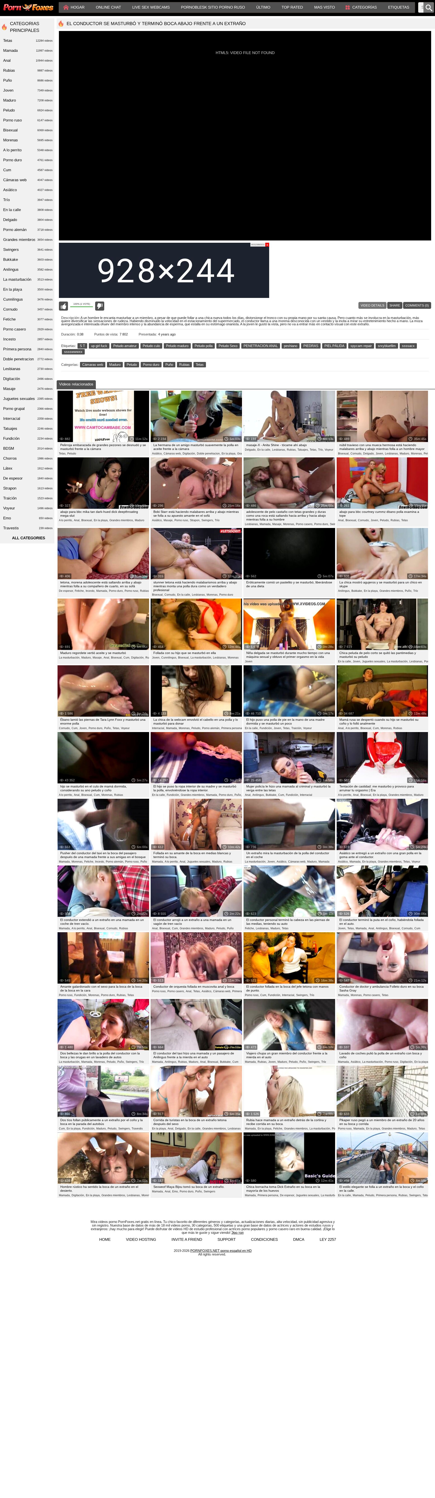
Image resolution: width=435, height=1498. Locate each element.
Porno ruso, (181, 520)
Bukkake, (357, 590)
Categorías (364, 7)
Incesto (28, 339)
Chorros (28, 458)
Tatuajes (28, 428)
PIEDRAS (310, 346)
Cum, (126, 657)
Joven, (380, 453)
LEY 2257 (328, 1239)
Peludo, (384, 520)
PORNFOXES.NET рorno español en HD (221, 1251)
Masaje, (168, 520)
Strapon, (195, 520)
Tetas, (62, 453)
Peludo (132, 364)
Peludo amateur (125, 346)
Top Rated (292, 7)
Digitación (28, 379)
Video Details (372, 305)
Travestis (137, 1128)
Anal (28, 60)
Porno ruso (28, 120)
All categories (28, 538)
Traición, (296, 728)
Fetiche (28, 319)
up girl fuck (99, 346)
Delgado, (250, 449)
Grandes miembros (28, 240)
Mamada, (265, 524)
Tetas (200, 364)
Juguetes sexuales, (374, 661)
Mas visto (324, 7)
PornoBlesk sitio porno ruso (213, 7)
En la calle (28, 210)
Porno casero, (304, 524)
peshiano (290, 346)
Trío (217, 520)
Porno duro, (321, 524)
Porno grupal (28, 409)
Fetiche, (80, 590)
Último (263, 7)
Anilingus (28, 269)
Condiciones (264, 1239)
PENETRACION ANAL (261, 346)
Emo (28, 518)
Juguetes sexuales (28, 399)
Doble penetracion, (208, 453)
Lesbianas (234, 1128)
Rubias (184, 364)
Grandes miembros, (121, 520)
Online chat (108, 7)
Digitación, (189, 453)
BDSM (28, 448)
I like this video (63, 306)
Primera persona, (268, 1195)
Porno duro (151, 364)
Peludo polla (204, 346)
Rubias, (291, 449)
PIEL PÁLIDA (334, 346)
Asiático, (157, 453)
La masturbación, (69, 657)
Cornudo (28, 309)
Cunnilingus (28, 299)
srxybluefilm (387, 346)
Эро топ (237, 1232)
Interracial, (158, 728)
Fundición (28, 438)
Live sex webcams (151, 7)
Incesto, (90, 590)
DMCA (298, 1239)
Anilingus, (344, 590)
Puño (169, 364)
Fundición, (266, 728)
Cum (417, 928)
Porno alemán (28, 230)
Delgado (28, 220)
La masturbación (28, 279)
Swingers (209, 1191)
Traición (28, 498)
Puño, (408, 590)
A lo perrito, (66, 520)
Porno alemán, (211, 728)
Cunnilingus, (169, 657)
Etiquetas (398, 7)
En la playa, (229, 453)
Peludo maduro (177, 346)
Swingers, (207, 520)
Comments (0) (417, 305)
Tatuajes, (303, 449)
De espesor (28, 478)
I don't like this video (99, 306)
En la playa (28, 289)
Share (394, 305)
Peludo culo (151, 346)
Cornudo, (356, 453)
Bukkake (28, 259)
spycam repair (361, 346)
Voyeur (329, 449)
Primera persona (231, 728)
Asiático (28, 190)
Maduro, (405, 453)
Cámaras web (92, 364)
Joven (248, 661)
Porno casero (28, 329)
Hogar (78, 7)
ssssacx (408, 346)
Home (105, 1239)
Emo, (175, 1191)
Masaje (28, 389)
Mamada (324, 861)
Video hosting (141, 1239)
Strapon (28, 488)
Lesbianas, (279, 449)
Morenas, (417, 453)
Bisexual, (343, 453)
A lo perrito (28, 150)
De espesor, (66, 590)
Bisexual (28, 130)
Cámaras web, (172, 453)
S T (82, 346)
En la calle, (264, 449)
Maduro (115, 364)
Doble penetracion (28, 359)
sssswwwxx (73, 352)
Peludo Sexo (228, 346)
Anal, (77, 520)
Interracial (306, 795)
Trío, (321, 449)
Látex (28, 468)
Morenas (233, 657)
